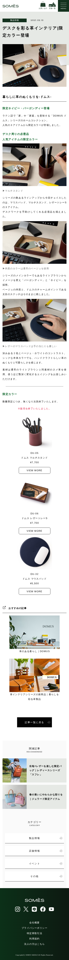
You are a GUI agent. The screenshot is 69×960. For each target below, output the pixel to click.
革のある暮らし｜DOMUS (34, 651)
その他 (34, 876)
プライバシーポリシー (34, 928)
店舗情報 (34, 851)
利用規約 (34, 938)
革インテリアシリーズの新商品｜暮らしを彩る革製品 (34, 696)
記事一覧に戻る (34, 722)
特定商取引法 (34, 933)
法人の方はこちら (34, 944)
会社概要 (34, 922)
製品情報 (14, 20)
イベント (34, 863)
